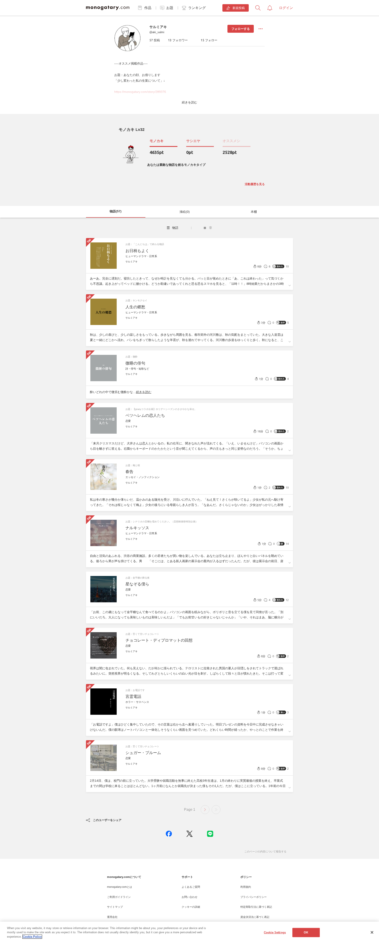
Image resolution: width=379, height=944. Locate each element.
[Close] (372, 932)
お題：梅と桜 (132, 465)
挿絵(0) (185, 211)
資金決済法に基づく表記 (254, 917)
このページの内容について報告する (265, 851)
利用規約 (245, 886)
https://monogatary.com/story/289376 (140, 92)
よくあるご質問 (191, 886)
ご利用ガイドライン (119, 897)
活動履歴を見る (255, 184)
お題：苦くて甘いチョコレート (142, 634)
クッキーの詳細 (191, 906)
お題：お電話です (135, 690)
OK (306, 932)
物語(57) (116, 211)
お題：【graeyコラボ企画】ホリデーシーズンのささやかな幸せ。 (161, 409)
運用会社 (112, 917)
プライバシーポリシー (253, 897)
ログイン (286, 8)
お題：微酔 (131, 356)
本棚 (254, 211)
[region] (189, 933)
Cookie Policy (32, 936)
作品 (147, 8)
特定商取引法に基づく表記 (256, 906)
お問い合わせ (189, 897)
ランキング (197, 8)
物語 (175, 227)
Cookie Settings (275, 932)
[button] (169, 834)
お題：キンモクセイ (136, 300)
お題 (169, 8)
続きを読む (189, 102)
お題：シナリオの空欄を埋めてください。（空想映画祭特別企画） (161, 521)
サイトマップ (115, 906)
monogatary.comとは (119, 886)
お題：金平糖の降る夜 (137, 577)
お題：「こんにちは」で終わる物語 (144, 244)
